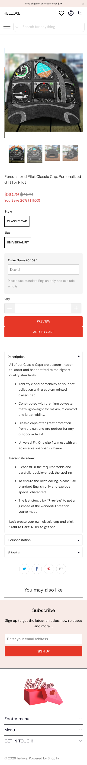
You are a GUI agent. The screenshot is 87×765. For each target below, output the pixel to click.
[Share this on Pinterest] (49, 569)
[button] (43, 260)
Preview (43, 321)
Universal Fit (18, 242)
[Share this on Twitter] (24, 569)
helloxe (11, 13)
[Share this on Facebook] (37, 569)
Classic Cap (17, 221)
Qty (7, 299)
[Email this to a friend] (61, 569)
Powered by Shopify (44, 758)
